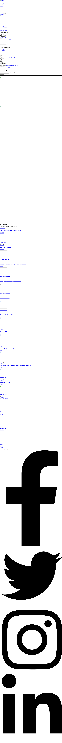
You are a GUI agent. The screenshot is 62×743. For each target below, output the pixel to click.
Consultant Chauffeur (5, 247)
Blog (2, 4)
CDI (0, 300)
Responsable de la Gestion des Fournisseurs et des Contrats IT (15, 365)
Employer (3, 50)
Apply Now (2, 245)
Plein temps (2, 233)
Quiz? (3, 3)
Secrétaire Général (4, 298)
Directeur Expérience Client (7, 314)
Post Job (1, 6)
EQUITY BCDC (3, 310)
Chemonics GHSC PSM (4, 259)
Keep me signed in (4, 36)
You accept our (10, 57)
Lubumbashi (2, 249)
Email (1, 34)
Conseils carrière (4, 2)
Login (9, 67)
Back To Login (2, 45)
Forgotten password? (3, 37)
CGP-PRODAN (3, 242)
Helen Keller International (5, 276)
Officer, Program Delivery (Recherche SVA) (11, 281)
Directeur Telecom (4, 331)
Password (1, 35)
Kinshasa (1, 266)
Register (10, 39)
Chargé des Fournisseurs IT (7, 348)
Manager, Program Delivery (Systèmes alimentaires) (13, 264)
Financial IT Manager (5, 382)
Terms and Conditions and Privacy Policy (12, 57)
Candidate (3, 49)
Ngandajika (2, 232)
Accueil (3, 26)
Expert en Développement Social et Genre (10, 230)
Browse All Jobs (2, 228)
